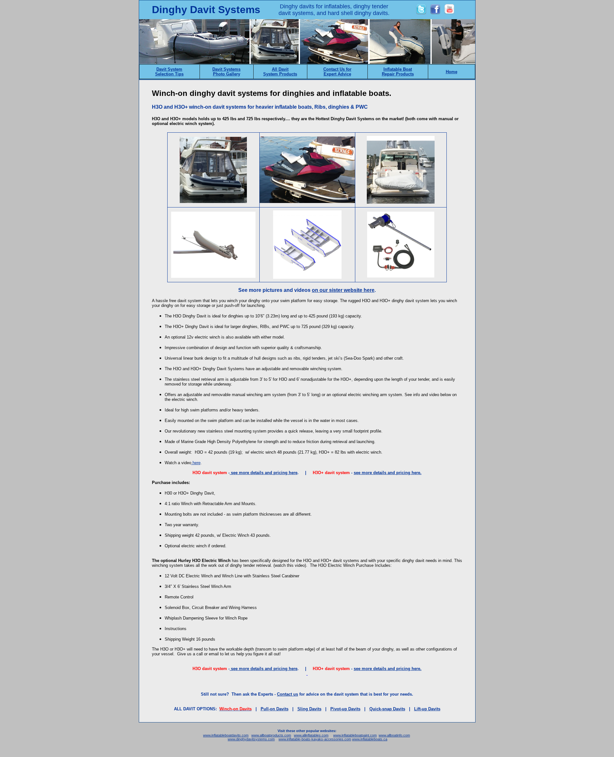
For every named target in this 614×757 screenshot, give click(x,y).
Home (451, 71)
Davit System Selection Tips (169, 71)
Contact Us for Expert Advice (337, 71)
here (196, 462)
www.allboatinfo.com (394, 735)
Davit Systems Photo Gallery (226, 71)
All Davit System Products (280, 71)
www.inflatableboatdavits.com (225, 735)
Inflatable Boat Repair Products (398, 71)
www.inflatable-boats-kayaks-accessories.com (315, 739)
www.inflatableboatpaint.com (355, 735)
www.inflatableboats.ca (369, 739)
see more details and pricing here (263, 472)
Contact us (287, 694)
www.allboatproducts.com (271, 735)
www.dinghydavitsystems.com (251, 739)
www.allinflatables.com (311, 735)
